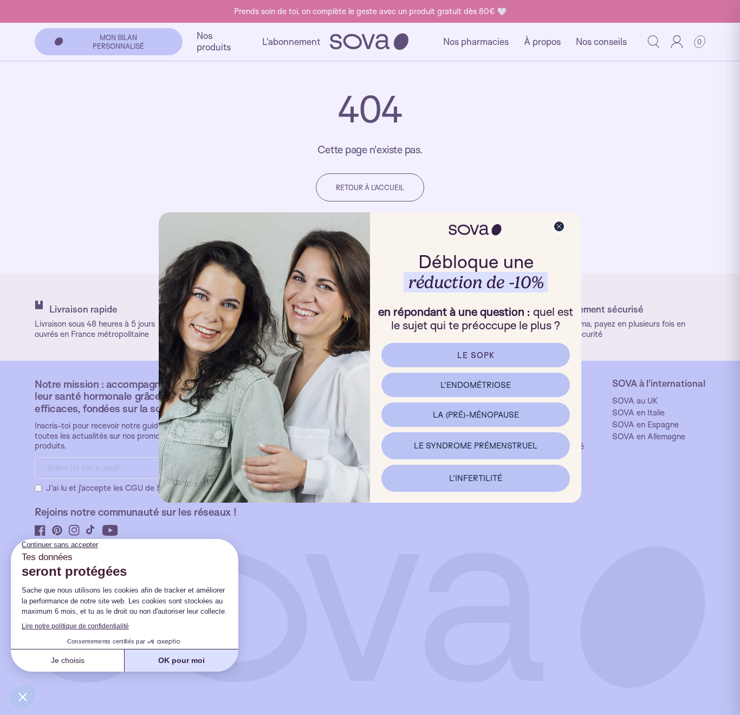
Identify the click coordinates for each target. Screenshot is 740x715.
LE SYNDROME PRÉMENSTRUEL (475, 445)
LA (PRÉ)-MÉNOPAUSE (476, 415)
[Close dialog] (559, 226)
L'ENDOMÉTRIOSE (475, 385)
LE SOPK (476, 355)
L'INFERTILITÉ (475, 478)
